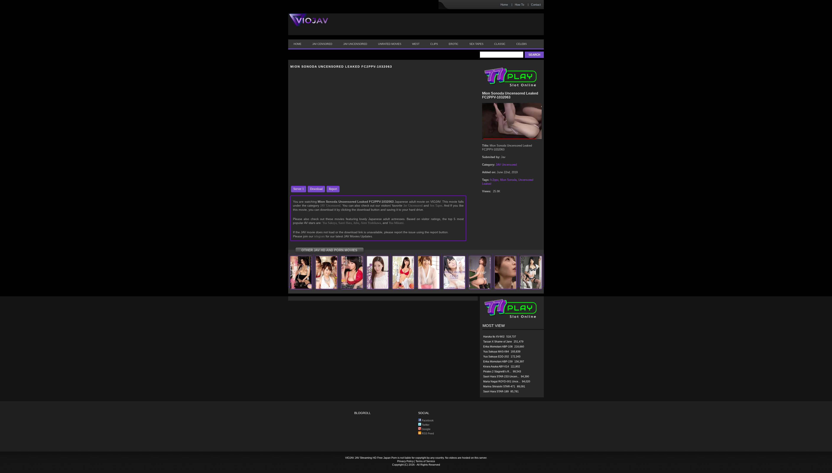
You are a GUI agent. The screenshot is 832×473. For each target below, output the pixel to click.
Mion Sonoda (508, 179)
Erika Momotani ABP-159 (498, 361)
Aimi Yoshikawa (371, 223)
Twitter (425, 424)
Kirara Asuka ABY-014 (496, 366)
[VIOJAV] (308, 23)
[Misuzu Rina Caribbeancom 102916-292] (428, 287)
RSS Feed (427, 433)
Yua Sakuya (329, 223)
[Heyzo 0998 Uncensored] (326, 287)
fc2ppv (494, 179)
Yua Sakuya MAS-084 (496, 351)
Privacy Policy (405, 461)
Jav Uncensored (413, 205)
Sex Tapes (436, 205)
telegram (319, 236)
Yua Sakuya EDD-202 (496, 356)
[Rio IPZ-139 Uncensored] (480, 287)
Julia (356, 223)
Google (426, 429)
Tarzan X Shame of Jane (497, 341)
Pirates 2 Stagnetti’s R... (497, 371)
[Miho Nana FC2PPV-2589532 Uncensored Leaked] (505, 287)
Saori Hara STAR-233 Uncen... (501, 376)
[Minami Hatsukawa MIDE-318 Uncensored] (403, 287)
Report (333, 189)
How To (519, 4)
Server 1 (298, 189)
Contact (536, 4)
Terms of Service (425, 461)
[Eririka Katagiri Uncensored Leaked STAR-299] (531, 287)
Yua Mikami (396, 223)
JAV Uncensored (330, 205)
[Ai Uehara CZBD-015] (454, 287)
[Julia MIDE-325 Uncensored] (301, 287)
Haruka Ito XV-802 (494, 336)
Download (316, 189)
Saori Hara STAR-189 (496, 391)
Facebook (427, 420)
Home (504, 4)
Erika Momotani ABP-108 (498, 346)
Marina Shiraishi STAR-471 (499, 386)
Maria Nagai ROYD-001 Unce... (501, 381)
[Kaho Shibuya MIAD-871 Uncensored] (352, 287)
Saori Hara (345, 223)
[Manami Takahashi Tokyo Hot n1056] (377, 287)
